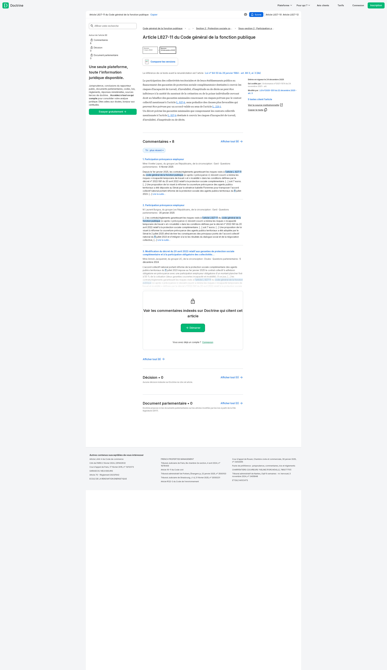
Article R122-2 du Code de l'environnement (180, 481)
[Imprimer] (245, 14)
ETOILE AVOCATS (240, 480)
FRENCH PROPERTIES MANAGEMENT (177, 459)
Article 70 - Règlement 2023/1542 (104, 475)
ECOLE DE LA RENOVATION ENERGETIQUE (108, 479)
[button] (323, 5)
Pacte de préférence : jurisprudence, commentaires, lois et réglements (263, 466)
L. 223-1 (216, 106)
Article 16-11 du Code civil (172, 470)
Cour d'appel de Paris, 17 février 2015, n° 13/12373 (111, 467)
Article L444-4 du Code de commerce (106, 459)
